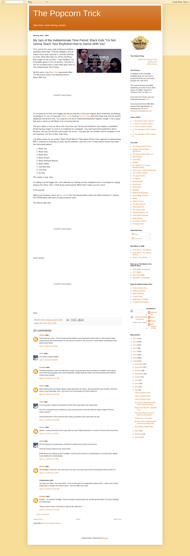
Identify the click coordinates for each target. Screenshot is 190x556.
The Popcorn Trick (67, 13)
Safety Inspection (139, 291)
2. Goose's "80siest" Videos (143, 124)
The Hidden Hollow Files (144, 427)
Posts (136, 234)
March (137, 431)
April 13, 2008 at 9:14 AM (48, 473)
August (138, 377)
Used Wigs (137, 160)
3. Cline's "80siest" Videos (142, 126)
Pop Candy (137, 184)
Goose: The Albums (140, 257)
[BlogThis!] (74, 320)
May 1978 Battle (139, 275)
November (139, 367)
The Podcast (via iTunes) (142, 146)
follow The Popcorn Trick (147, 59)
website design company (140, 322)
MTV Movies (137, 157)
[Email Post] (67, 320)
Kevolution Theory (139, 221)
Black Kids (53, 72)
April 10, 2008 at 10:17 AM (49, 378)
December (139, 364)
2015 (135, 339)
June (137, 383)
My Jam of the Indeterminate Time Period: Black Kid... (145, 422)
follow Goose (152, 64)
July (136, 380)
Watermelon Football (140, 299)
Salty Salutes (137, 218)
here (150, 92)
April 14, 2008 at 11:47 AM (49, 510)
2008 (135, 361)
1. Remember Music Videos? (143, 121)
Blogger (105, 538)
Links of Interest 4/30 (142, 393)
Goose (42, 335)
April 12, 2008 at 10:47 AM (49, 420)
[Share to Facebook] (79, 320)
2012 (135, 348)
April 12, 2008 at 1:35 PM (48, 434)
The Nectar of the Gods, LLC (143, 154)
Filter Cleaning (138, 294)
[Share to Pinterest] (82, 320)
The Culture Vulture (140, 173)
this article (64, 195)
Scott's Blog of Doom (140, 196)
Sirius (49, 323)
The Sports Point (139, 176)
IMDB (135, 198)
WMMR (135, 163)
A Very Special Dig (139, 288)
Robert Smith (66, 116)
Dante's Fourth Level (140, 213)
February (138, 434)
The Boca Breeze (139, 204)
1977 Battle (137, 272)
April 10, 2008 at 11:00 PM (49, 394)
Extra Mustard (138, 181)
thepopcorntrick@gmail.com (141, 111)
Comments (138, 239)
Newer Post (38, 519)
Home (78, 519)
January (138, 437)
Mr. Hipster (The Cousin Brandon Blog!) (141, 166)
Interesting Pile (138, 207)
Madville (136, 190)
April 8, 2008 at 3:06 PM (48, 346)
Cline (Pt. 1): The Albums (142, 250)
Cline (41, 353)
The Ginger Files (139, 210)
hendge (42, 367)
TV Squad (136, 179)
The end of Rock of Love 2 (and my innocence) (144, 414)
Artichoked (154, 313)
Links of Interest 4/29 (142, 396)
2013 (135, 345)
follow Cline (152, 62)
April (137, 390)
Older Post (117, 519)
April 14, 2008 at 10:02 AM (49, 489)
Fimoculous (137, 187)
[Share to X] (77, 320)
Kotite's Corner (138, 201)
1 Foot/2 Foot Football (141, 302)
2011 (135, 351)
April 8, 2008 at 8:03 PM (48, 360)
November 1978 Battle (141, 278)
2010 (135, 355)
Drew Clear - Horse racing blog (144, 170)
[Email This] (72, 320)
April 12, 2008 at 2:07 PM (48, 459)
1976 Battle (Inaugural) (141, 269)
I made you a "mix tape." (144, 418)
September (139, 374)
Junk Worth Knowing (140, 215)
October (138, 371)
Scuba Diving (138, 297)
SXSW (54, 323)
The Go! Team (84, 116)
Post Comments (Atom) (52, 523)
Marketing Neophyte (140, 193)
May (137, 387)
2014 (135, 342)
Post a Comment (43, 514)
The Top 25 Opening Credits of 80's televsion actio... (145, 403)
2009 (135, 358)
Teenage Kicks (138, 224)
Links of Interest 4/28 (142, 399)
